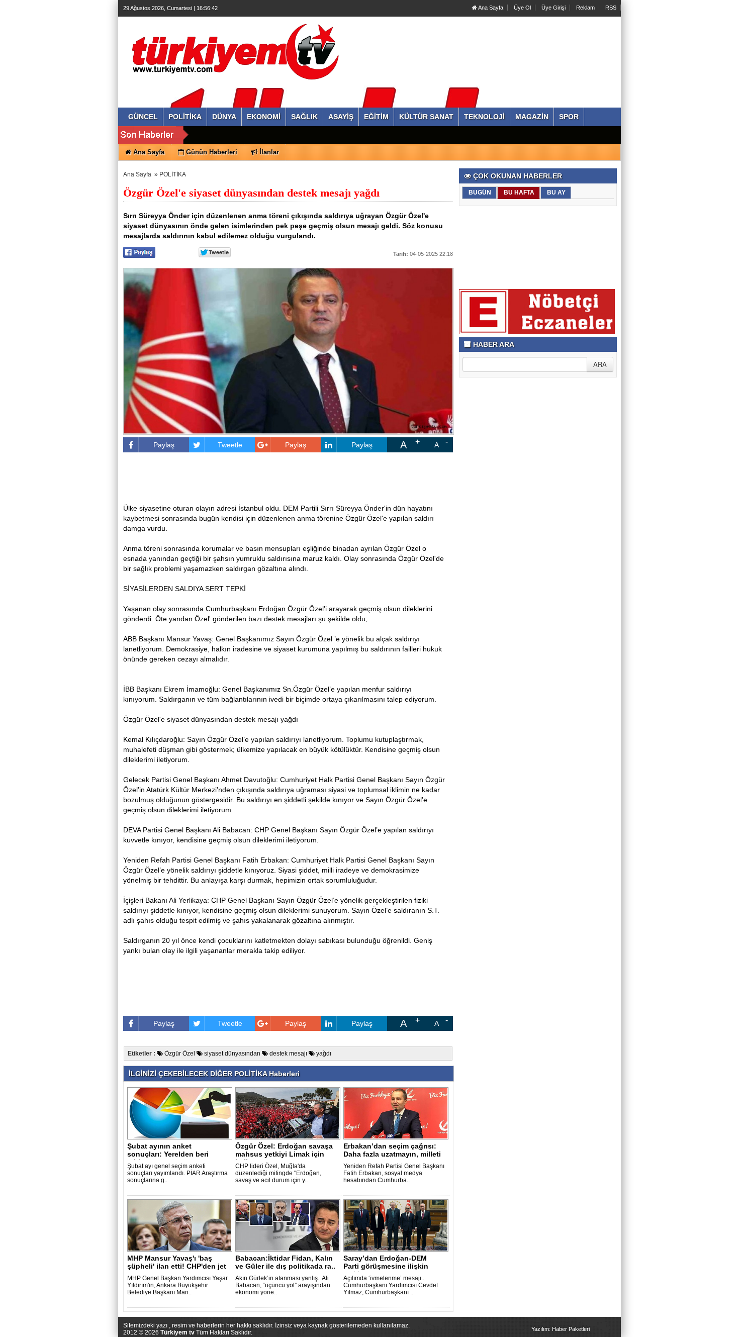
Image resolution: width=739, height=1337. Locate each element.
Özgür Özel (179, 1053)
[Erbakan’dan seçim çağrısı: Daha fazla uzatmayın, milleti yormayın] (397, 1113)
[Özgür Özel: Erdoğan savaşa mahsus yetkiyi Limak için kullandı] (289, 1113)
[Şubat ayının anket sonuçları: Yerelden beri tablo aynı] (181, 1113)
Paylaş (163, 445)
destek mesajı (287, 1053)
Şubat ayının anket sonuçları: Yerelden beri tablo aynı (168, 1154)
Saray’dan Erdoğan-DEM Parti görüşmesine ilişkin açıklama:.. (385, 1266)
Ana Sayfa (490, 8)
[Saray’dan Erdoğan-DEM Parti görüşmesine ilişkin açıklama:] (397, 1225)
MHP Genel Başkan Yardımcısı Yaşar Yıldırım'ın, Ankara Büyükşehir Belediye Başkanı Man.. (177, 1285)
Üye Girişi (553, 8)
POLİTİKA (172, 174)
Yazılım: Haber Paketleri (560, 1329)
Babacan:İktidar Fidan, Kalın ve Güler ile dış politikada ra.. (285, 1262)
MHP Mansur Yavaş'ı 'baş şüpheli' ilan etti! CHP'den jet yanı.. (176, 1266)
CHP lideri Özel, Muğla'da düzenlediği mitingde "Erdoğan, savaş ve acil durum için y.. (278, 1173)
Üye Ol (522, 8)
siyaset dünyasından (231, 1053)
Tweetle (230, 445)
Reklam (585, 8)
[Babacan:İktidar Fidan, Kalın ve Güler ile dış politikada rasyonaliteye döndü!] (289, 1225)
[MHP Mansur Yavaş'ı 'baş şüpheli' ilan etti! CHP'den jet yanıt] (181, 1225)
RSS (610, 8)
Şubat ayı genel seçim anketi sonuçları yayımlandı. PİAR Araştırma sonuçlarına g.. (177, 1173)
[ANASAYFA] (232, 52)
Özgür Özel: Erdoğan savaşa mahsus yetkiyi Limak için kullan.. (284, 1154)
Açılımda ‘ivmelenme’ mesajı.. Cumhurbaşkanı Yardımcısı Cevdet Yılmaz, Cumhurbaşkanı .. (390, 1285)
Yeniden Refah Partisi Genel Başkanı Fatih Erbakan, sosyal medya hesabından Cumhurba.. (393, 1173)
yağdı (323, 1053)
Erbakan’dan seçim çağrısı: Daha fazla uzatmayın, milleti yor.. (392, 1154)
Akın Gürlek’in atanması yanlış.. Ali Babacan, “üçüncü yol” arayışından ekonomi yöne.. (282, 1285)
